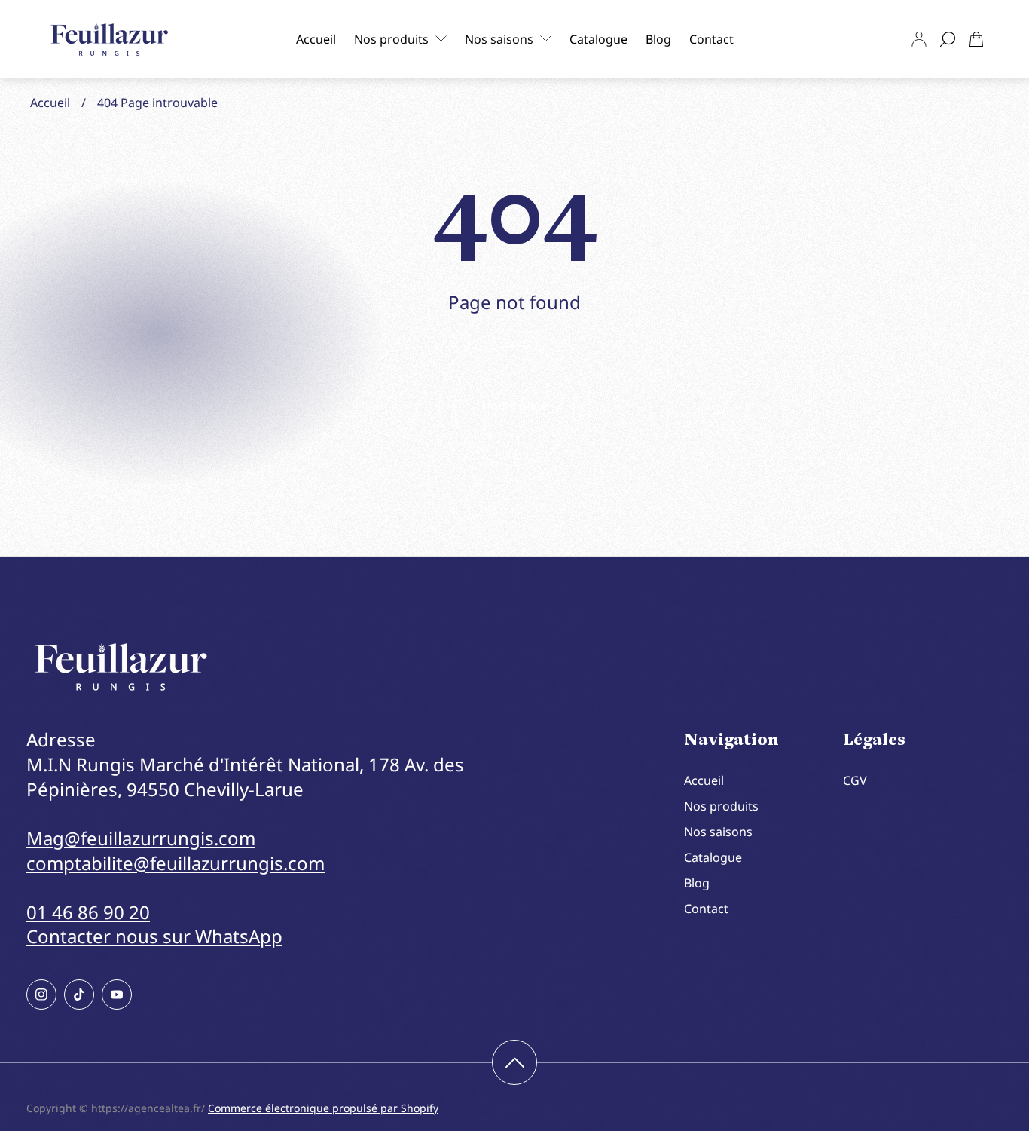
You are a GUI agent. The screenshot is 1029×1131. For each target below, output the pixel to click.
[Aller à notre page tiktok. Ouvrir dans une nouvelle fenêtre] (79, 994)
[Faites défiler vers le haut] (514, 1062)
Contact (706, 908)
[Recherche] (947, 39)
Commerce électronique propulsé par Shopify (323, 1108)
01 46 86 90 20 (88, 912)
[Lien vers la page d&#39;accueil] (120, 666)
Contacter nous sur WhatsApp (154, 936)
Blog (697, 883)
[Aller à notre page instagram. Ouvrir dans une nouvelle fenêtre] (41, 994)
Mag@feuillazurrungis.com (140, 838)
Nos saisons (718, 831)
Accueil (50, 102)
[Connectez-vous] (919, 39)
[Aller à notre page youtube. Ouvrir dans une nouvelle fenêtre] (117, 994)
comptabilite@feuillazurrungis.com (175, 863)
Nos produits (721, 806)
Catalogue (713, 857)
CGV (855, 780)
